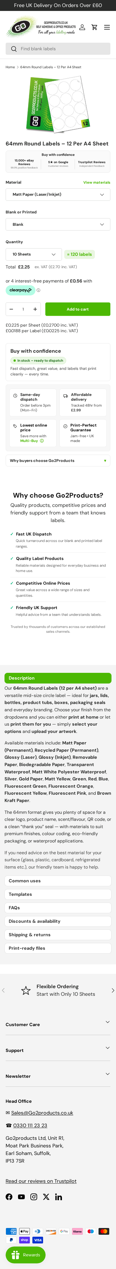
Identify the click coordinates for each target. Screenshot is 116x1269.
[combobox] (58, 49)
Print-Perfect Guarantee (83, 427)
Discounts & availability (35, 921)
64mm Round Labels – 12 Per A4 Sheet (50, 67)
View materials (96, 182)
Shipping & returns (30, 935)
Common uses (25, 881)
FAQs (14, 908)
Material (58, 182)
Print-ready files (27, 948)
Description (22, 678)
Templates (20, 894)
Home (10, 67)
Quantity (14, 241)
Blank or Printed (21, 212)
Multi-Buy (29, 440)
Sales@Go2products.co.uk (42, 1112)
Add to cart (78, 309)
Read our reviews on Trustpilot (41, 1181)
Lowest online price (33, 427)
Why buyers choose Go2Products (58, 460)
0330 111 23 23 (30, 1125)
